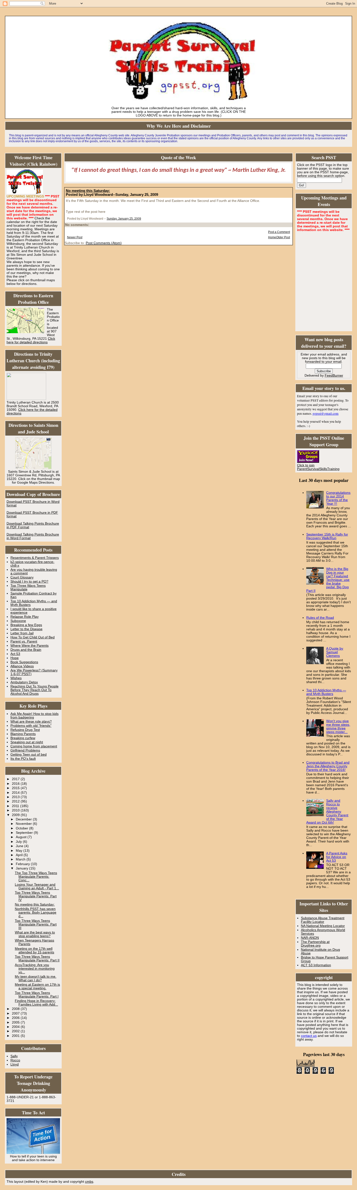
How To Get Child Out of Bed (32, 637)
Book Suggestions (24, 662)
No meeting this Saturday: (35, 904)
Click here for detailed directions (31, 340)
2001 (16, 1036)
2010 (16, 810)
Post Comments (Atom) (104, 243)
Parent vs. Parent (23, 641)
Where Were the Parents (29, 645)
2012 (16, 801)
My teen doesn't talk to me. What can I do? (35, 978)
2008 (16, 1009)
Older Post (283, 237)
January (22, 868)
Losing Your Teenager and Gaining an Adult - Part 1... (37, 886)
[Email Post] (142, 218)
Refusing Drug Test (25, 730)
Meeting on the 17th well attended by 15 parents (34, 950)
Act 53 (15, 654)
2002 (16, 1031)
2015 (16, 788)
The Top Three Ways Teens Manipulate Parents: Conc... (36, 876)
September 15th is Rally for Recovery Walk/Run (327, 536)
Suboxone (18, 621)
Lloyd (14, 1064)
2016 (16, 783)
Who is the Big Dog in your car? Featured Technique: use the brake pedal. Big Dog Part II (327, 580)
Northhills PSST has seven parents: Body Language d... (35, 912)
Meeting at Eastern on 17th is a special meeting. (37, 986)
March (21, 859)
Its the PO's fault (23, 758)
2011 (16, 806)
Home (272, 237)
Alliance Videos (22, 666)
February (23, 864)
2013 (16, 797)
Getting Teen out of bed (28, 754)
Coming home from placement (33, 746)
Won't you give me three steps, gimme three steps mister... (338, 726)
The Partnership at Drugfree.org (315, 943)
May (19, 850)
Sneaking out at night (26, 742)
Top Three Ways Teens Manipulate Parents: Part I (37, 994)
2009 (16, 815)
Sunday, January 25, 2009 (124, 218)
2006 (16, 1018)
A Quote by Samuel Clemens (334, 652)
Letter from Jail (22, 633)
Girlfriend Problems (25, 750)
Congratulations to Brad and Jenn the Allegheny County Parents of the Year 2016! (327, 766)
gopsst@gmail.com (326, 413)
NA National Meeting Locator (323, 926)
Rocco (15, 1060)
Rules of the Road (320, 618)
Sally (14, 1056)
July (19, 841)
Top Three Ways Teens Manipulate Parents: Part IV (36, 896)
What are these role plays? (31, 721)
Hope (14, 658)
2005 (16, 1022)
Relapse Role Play (24, 617)
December (24, 819)
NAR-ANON (310, 938)
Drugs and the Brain (25, 650)
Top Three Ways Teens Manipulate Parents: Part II (37, 958)
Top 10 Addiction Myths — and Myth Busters (326, 692)
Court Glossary (22, 577)
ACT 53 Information (316, 965)
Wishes (16, 678)
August (21, 837)
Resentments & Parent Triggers (34, 558)
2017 (16, 779)
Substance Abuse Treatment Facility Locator (322, 920)
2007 (16, 1013)
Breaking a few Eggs (26, 625)
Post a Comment (279, 232)
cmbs (89, 1181)
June (20, 846)
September (25, 833)
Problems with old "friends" (30, 725)
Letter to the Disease (26, 629)
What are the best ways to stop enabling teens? (35, 934)
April (20, 855)
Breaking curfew (22, 738)
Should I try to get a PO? (29, 581)
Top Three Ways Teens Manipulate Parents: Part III (36, 924)
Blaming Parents (23, 734)
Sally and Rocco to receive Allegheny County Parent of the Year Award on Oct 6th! (327, 811)
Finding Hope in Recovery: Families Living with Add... (36, 1002)
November (24, 824)
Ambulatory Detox (24, 682)
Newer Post (74, 237)
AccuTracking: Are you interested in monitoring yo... (35, 968)
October (22, 828)
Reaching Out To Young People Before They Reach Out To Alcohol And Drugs (34, 690)
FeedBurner (334, 375)
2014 (16, 792)
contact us (309, 1036)
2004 (16, 1027)
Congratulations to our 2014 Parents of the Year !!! (338, 498)
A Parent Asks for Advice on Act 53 (336, 856)
